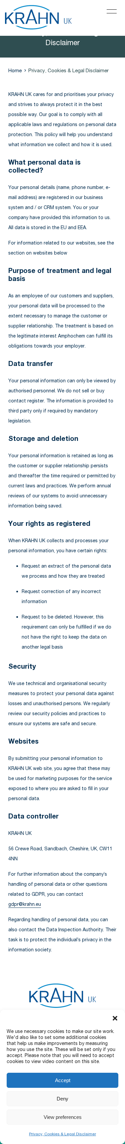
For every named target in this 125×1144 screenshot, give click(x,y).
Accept (62, 1080)
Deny (62, 1099)
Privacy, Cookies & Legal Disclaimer (62, 1133)
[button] (115, 1018)
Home (15, 70)
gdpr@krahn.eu (24, 904)
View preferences (63, 1117)
